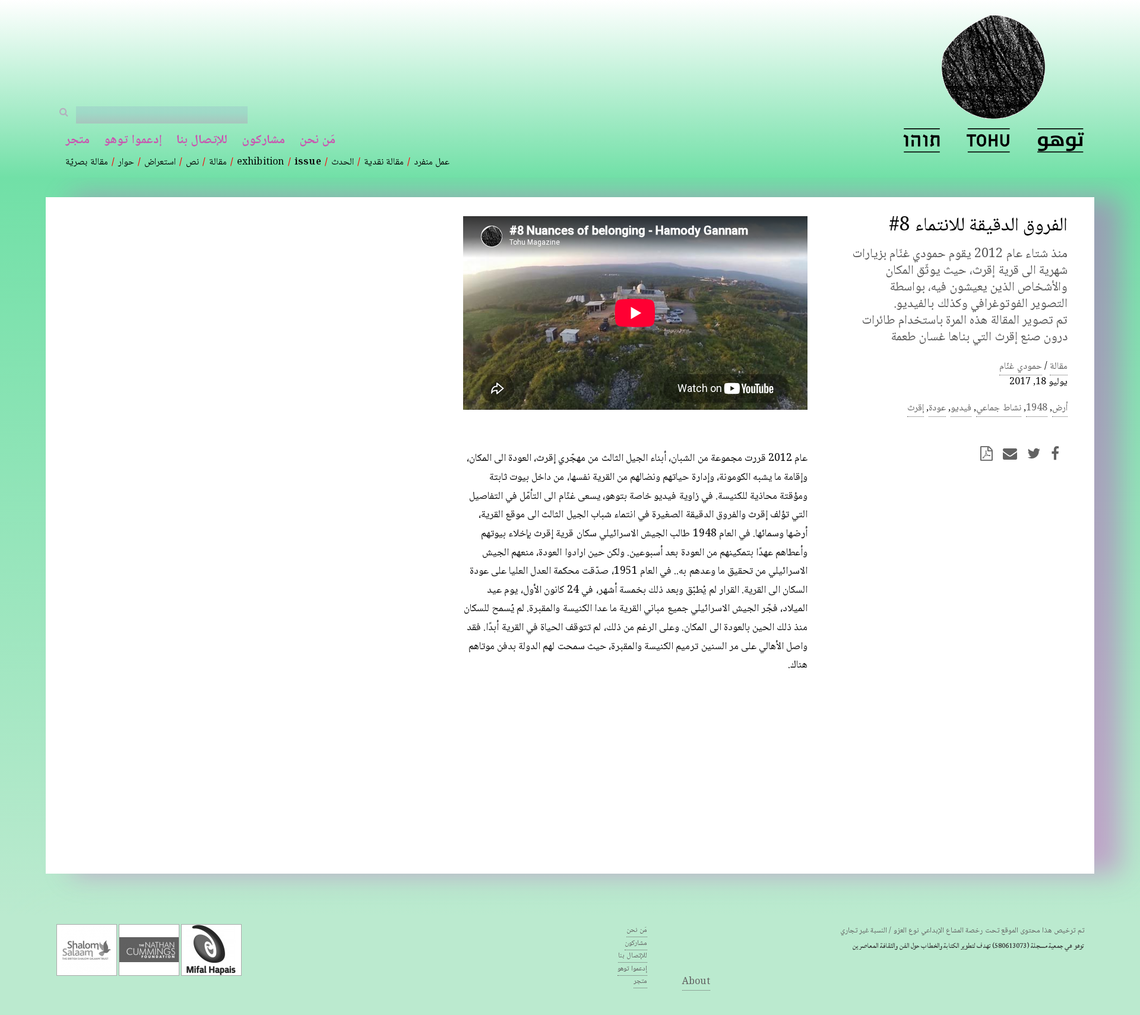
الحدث (342, 162)
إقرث (915, 408)
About (696, 982)
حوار (126, 162)
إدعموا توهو (133, 140)
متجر (77, 140)
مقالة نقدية (384, 162)
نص (192, 162)
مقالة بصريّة (86, 162)
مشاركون (263, 140)
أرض (1060, 408)
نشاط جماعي (998, 408)
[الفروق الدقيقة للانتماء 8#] (1060, 140)
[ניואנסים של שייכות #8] (921, 140)
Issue (307, 162)
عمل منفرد (431, 162)
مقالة (218, 162)
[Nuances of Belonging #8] (989, 140)
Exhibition (260, 162)
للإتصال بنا (201, 140)
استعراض (160, 162)
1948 (1036, 408)
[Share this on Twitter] (1037, 453)
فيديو (961, 408)
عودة (937, 408)
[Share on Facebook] (1058, 453)
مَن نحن (317, 140)
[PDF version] (990, 453)
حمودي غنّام (1020, 367)
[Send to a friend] (1013, 453)
